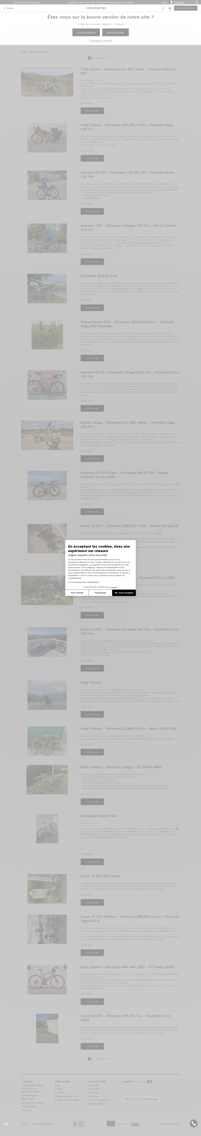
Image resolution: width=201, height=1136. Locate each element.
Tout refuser (76, 593)
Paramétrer (100, 593)
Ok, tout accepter (124, 593)
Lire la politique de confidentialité (83, 582)
